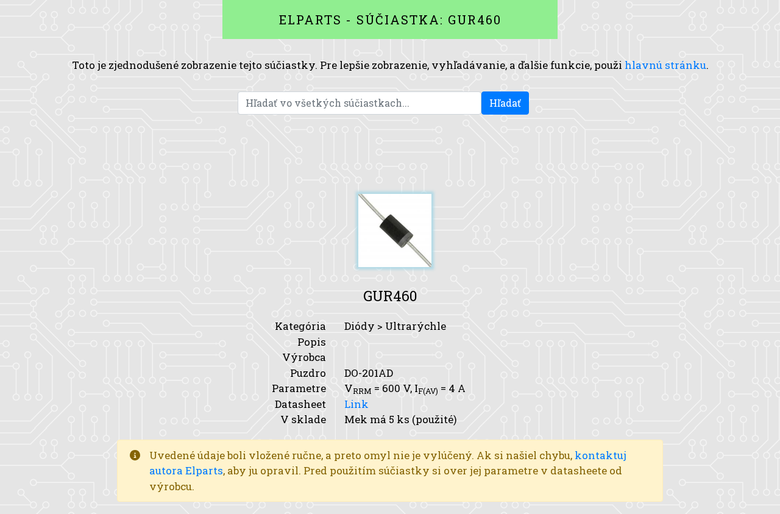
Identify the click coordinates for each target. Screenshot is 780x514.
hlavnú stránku (665, 65)
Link (356, 404)
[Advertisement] (390, 154)
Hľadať (505, 102)
